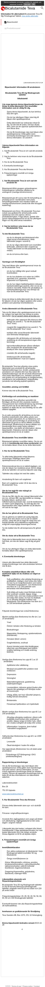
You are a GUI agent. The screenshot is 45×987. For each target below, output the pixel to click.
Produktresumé (13, 28)
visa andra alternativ (30, 16)
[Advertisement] (22, 57)
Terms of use (16, 986)
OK (33, 4)
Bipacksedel (12, 22)
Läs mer (27, 4)
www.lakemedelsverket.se (13, 794)
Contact (37, 986)
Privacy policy (28, 986)
